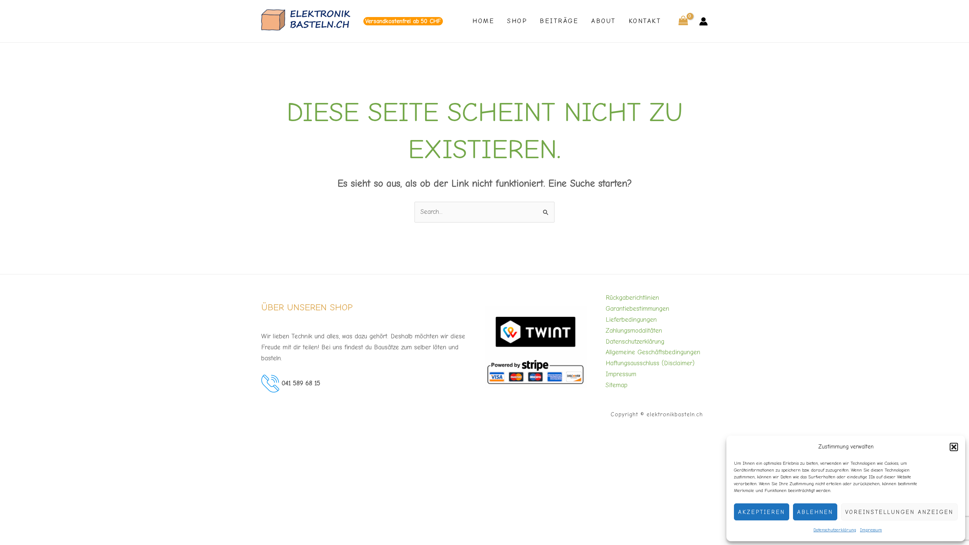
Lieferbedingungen (631, 319)
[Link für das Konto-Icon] (703, 21)
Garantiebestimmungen (637, 308)
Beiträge (559, 21)
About (603, 21)
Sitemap (617, 385)
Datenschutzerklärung (834, 530)
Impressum (871, 530)
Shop (517, 21)
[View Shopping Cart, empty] (683, 21)
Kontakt (645, 21)
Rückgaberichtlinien (632, 297)
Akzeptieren (761, 512)
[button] (954, 447)
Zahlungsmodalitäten (634, 330)
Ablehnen (815, 512)
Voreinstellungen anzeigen (899, 512)
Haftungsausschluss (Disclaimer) (650, 363)
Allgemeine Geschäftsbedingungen (653, 352)
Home (483, 21)
